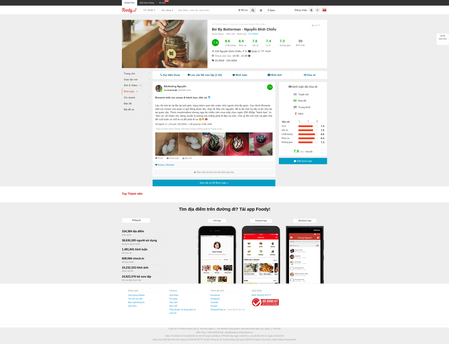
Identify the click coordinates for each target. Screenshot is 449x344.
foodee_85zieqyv (166, 165)
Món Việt (230, 34)
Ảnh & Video (133, 85)
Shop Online (218, 34)
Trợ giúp (173, 299)
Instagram (215, 299)
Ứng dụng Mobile (136, 295)
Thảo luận (174, 158)
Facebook (215, 295)
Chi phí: (173, 124)
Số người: (160, 124)
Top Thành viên (132, 193)
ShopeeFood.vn (218, 309)
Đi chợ (162, 3)
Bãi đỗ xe (129, 109)
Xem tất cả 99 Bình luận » (214, 182)
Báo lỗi (188, 158)
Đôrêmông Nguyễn (175, 86)
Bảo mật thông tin (136, 302)
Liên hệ (172, 313)
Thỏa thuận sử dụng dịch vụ (182, 309)
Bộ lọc (244, 10)
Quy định (132, 306)
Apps (272, 10)
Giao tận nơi (131, 79)
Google (213, 306)
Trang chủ (129, 73)
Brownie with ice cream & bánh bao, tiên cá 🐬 (183, 97)
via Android (169, 90)
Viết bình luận (304, 161)
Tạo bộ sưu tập (135, 299)
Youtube (214, 302)
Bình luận (131, 91)
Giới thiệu (174, 295)
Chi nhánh (253, 34)
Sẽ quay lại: (195, 124)
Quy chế (173, 306)
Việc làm (173, 302)
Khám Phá (130, 3)
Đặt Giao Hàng (147, 3)
